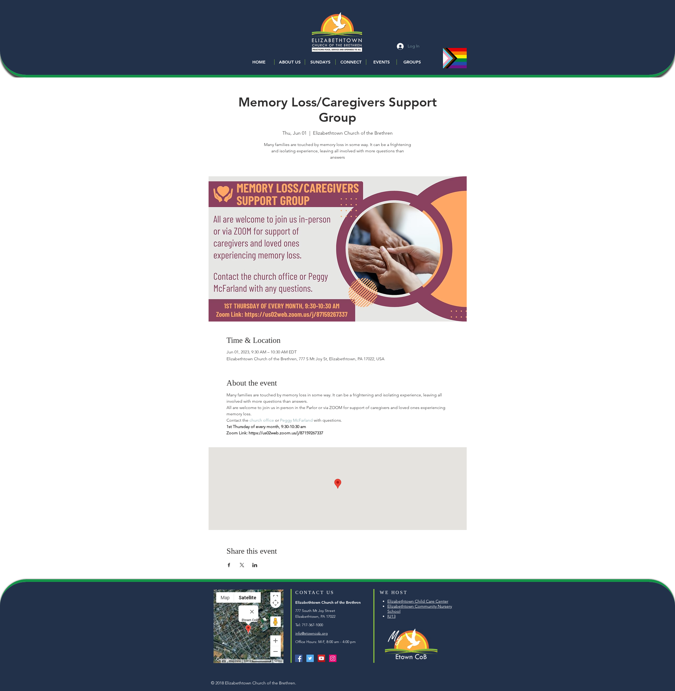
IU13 (391, 616)
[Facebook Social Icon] (298, 658)
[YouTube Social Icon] (321, 658)
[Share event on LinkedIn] (254, 565)
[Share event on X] (241, 565)
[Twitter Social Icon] (310, 658)
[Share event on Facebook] (229, 565)
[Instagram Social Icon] (332, 658)
